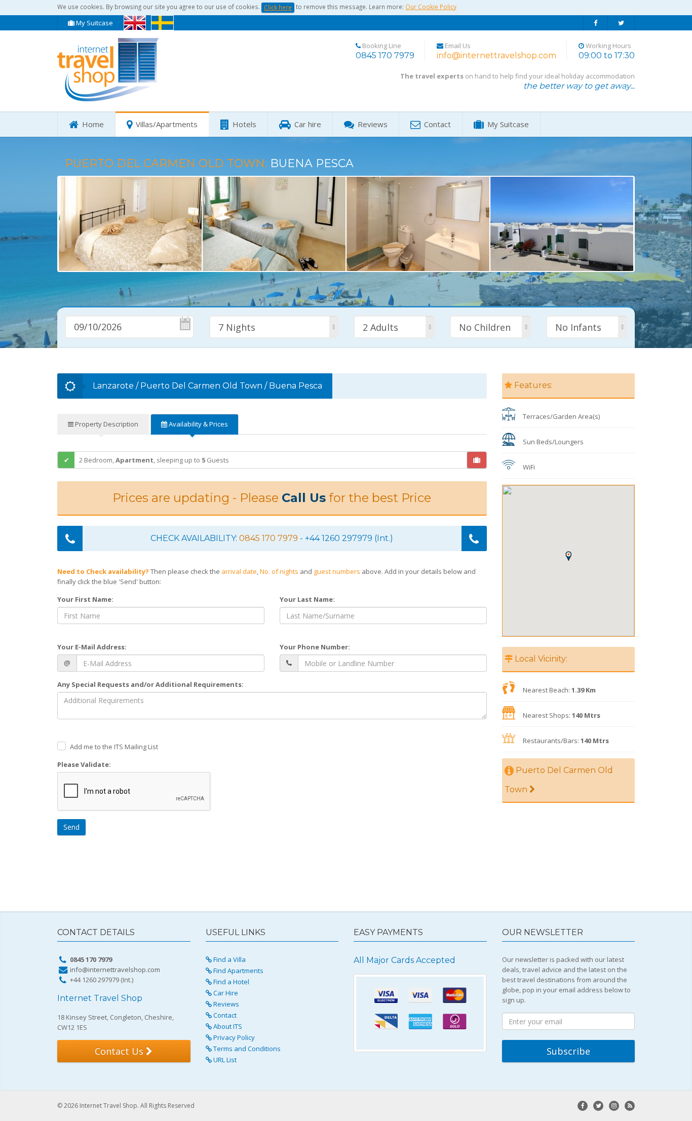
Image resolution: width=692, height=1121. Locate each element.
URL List (224, 1059)
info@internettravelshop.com (496, 55)
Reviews (372, 124)
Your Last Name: (307, 599)
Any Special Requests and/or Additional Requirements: (150, 684)
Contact (436, 124)
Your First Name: (85, 599)
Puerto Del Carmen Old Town (201, 386)
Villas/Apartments (166, 124)
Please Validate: (84, 764)
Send (71, 827)
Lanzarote (113, 386)
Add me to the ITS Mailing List (114, 746)
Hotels (243, 124)
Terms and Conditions (246, 1048)
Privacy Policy (233, 1037)
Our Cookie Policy (430, 7)
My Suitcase (93, 22)
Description (105, 424)
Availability (197, 424)
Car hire (306, 124)
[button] (94, 224)
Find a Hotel (230, 981)
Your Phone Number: (315, 646)
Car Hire (225, 992)
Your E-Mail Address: (92, 646)
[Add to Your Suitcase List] (476, 460)
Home (92, 124)
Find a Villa (229, 959)
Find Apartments (237, 970)
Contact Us (120, 1051)
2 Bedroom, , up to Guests (154, 460)
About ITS (227, 1026)
